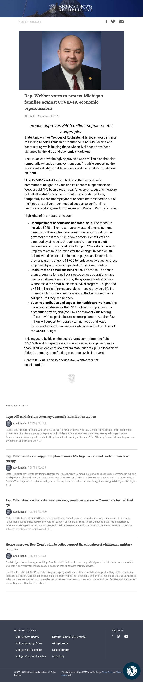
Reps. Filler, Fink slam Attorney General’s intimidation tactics (51, 417)
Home (22, 21)
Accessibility (58, 656)
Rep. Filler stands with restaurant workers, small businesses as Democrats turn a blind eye (69, 502)
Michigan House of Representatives (69, 637)
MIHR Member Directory (27, 637)
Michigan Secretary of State (29, 643)
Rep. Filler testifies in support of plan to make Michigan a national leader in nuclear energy (67, 458)
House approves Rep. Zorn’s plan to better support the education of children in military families (69, 546)
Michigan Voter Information (29, 649)
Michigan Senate (60, 643)
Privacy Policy (107, 672)
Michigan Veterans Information (31, 656)
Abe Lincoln (20, 423)
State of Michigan (60, 649)
